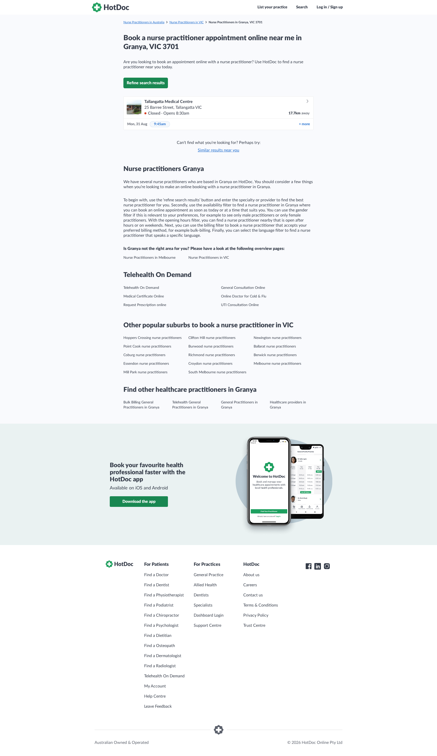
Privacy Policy (255, 615)
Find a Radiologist (160, 666)
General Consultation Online (243, 288)
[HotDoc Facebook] (308, 566)
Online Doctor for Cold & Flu (243, 296)
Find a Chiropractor (161, 615)
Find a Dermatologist (162, 656)
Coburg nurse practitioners (144, 355)
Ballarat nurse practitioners (275, 346)
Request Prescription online (144, 305)
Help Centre (155, 696)
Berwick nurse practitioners (275, 355)
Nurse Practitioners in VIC (186, 22)
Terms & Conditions (260, 605)
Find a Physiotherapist (164, 595)
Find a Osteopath (159, 646)
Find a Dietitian (157, 636)
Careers (250, 585)
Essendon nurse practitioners (146, 363)
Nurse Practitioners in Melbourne (149, 258)
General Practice (208, 575)
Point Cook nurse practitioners (147, 346)
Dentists (201, 595)
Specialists (203, 605)
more (304, 124)
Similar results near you (218, 150)
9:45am (160, 124)
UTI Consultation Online (240, 305)
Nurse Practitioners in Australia (143, 22)
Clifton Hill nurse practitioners (211, 338)
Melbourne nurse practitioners (277, 363)
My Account (155, 686)
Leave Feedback (158, 706)
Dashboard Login (209, 615)
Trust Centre (254, 625)
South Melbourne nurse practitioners (217, 372)
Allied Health (205, 585)
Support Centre (207, 625)
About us (251, 575)
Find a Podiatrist (158, 605)
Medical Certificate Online (143, 296)
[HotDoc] (111, 7)
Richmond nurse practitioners (211, 355)
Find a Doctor (156, 575)
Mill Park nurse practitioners (145, 372)
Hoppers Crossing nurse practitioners (152, 338)
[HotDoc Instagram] (326, 566)
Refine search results (146, 83)
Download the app (139, 502)
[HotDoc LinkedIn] (317, 566)
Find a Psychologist (161, 625)
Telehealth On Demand (141, 288)
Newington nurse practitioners (277, 338)
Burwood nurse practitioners (210, 346)
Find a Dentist (156, 585)
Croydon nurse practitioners (210, 363)
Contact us (253, 595)
